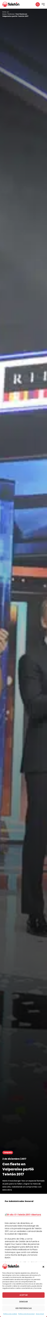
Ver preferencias (23, 1308)
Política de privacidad (26, 1314)
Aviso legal (40, 1314)
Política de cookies (10, 1314)
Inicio (4, 14)
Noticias (11, 14)
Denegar (23, 1301)
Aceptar (24, 1295)
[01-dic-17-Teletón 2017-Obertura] (23, 1214)
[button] (43, 1267)
